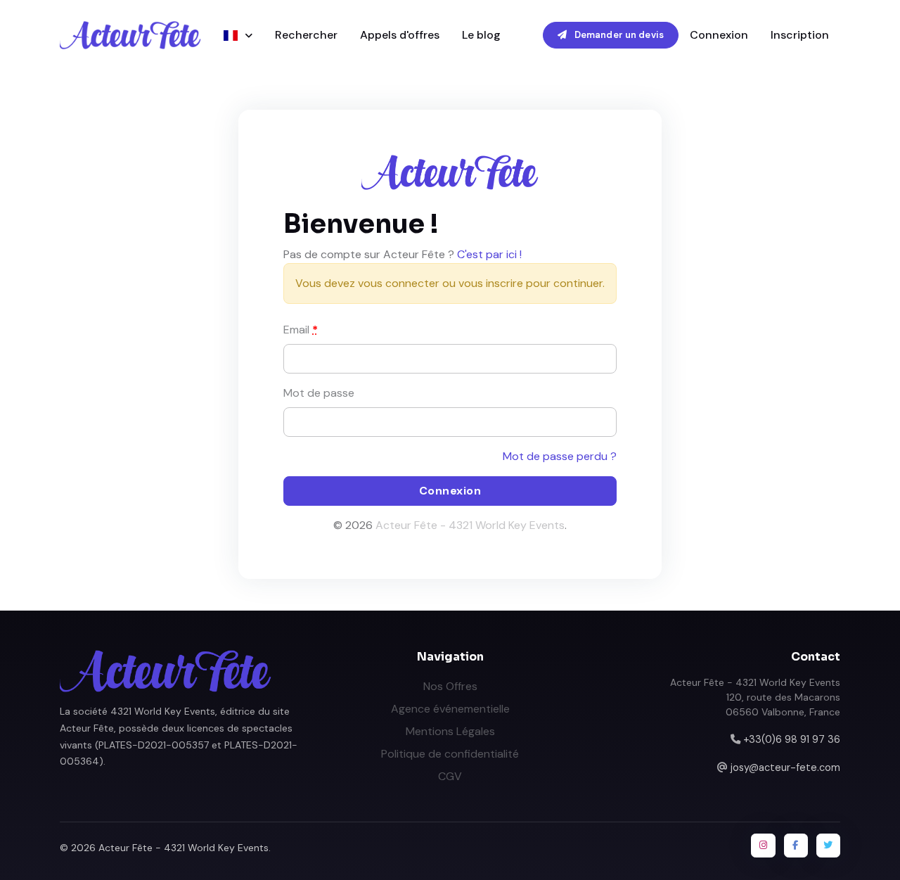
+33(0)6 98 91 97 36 (791, 739)
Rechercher (306, 34)
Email (300, 329)
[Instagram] (763, 845)
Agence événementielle (450, 708)
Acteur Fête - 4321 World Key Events (470, 525)
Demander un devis (618, 35)
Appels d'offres (399, 34)
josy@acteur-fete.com (785, 767)
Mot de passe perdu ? (560, 456)
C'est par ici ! (489, 254)
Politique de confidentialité (450, 753)
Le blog (481, 34)
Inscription (800, 34)
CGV (450, 776)
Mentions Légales (450, 731)
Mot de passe (318, 392)
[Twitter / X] (828, 845)
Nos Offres (450, 686)
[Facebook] (796, 845)
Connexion (719, 34)
